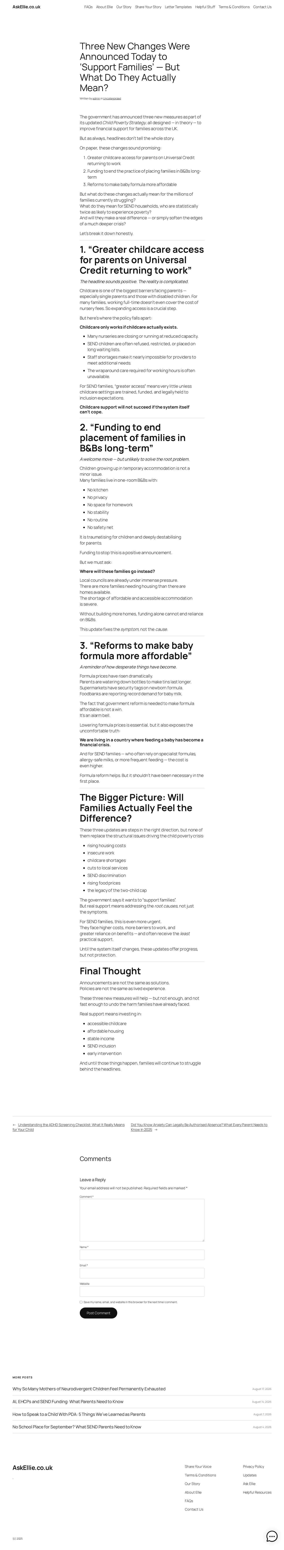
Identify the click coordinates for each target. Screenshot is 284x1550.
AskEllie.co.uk (26, 7)
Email (84, 1265)
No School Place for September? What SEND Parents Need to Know (77, 1427)
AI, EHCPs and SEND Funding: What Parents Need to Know (68, 1401)
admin (96, 98)
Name (84, 1247)
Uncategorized (112, 98)
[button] (272, 1537)
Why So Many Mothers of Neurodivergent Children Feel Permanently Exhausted (89, 1388)
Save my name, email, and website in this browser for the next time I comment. (130, 1302)
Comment (87, 1196)
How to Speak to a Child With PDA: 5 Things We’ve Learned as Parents (79, 1414)
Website (84, 1283)
